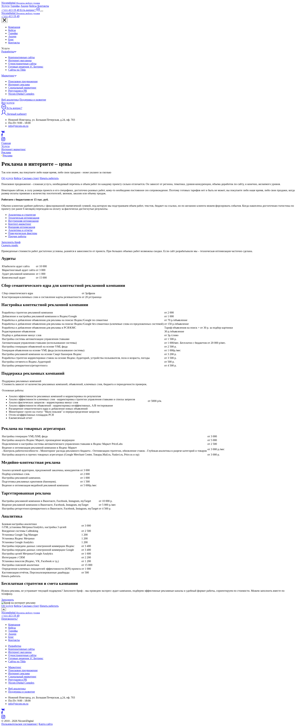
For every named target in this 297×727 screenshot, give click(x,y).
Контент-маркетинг (19, 224)
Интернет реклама (19, 84)
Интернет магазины (20, 60)
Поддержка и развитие (32, 99)
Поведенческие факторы (22, 233)
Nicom (20, 2)
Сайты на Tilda (17, 69)
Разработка (7, 51)
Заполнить (7, 599)
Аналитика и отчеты (20, 230)
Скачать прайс (9, 245)
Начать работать (49, 178)
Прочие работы (17, 236)
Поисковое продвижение (23, 81)
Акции (24, 5)
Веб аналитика (10, 99)
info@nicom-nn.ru (18, 125)
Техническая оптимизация (23, 217)
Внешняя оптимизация (21, 227)
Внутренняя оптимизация (23, 220)
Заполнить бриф (10, 242)
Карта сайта (46, 724)
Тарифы (15, 5)
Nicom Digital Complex (21, 93)
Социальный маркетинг (22, 87)
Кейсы (33, 5)
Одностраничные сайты (22, 63)
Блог (11, 39)
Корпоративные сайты (21, 57)
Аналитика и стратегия (22, 214)
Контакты (43, 5)
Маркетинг (7, 75)
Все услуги (7, 102)
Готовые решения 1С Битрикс (25, 66)
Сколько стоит (30, 178)
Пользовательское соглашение (19, 724)
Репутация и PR (17, 90)
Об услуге (7, 178)
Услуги (5, 5)
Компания (14, 27)
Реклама (7, 155)
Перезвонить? (9, 618)
